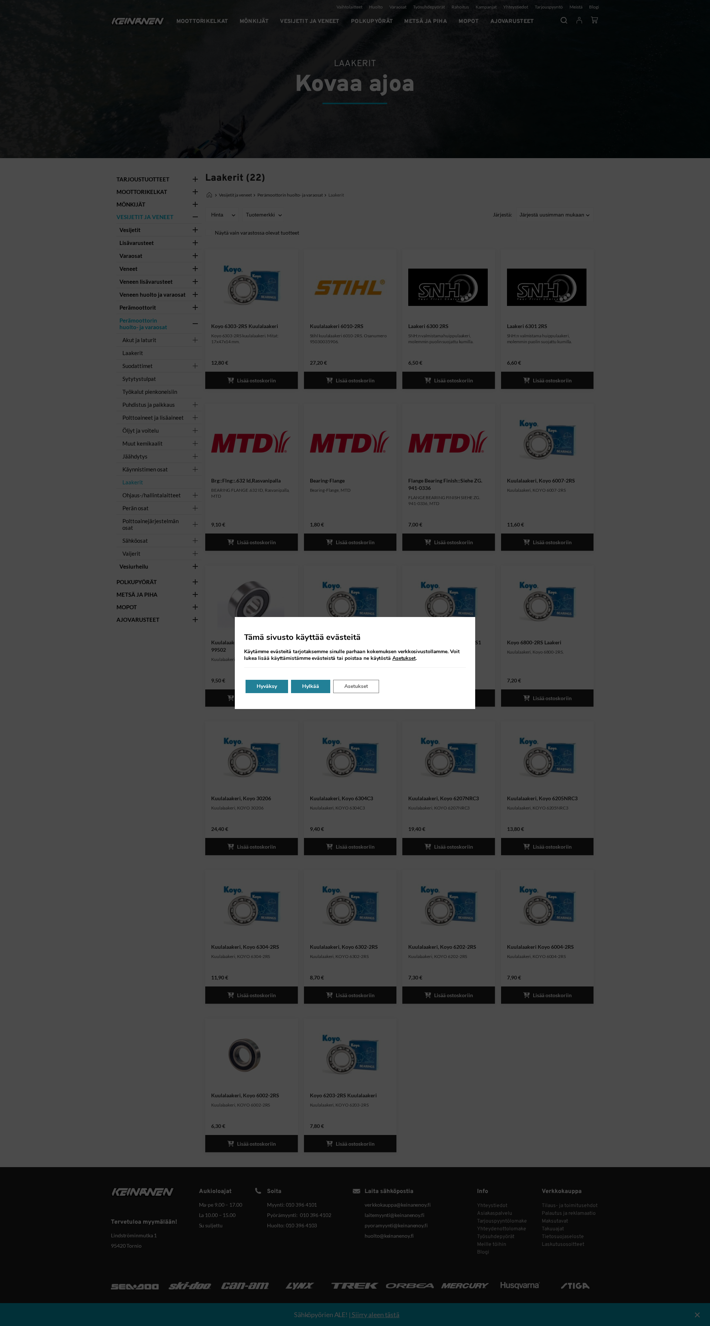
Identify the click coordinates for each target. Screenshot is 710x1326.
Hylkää (310, 686)
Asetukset (404, 658)
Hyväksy (267, 686)
